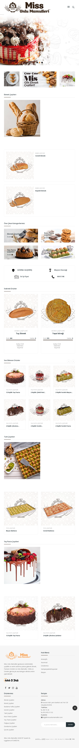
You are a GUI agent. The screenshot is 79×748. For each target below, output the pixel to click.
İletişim (43, 672)
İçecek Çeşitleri (9, 730)
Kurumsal (44, 662)
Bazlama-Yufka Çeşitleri (12, 707)
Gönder (70, 725)
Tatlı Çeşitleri (10, 528)
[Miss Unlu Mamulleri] (27, 7)
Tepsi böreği (58, 333)
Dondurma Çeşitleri (10, 726)
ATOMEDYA (15, 741)
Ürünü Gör (10, 347)
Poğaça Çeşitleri (9, 723)
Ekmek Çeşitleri (40, 153)
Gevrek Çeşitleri (9, 710)
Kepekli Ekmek (40, 191)
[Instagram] (13, 688)
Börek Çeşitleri (58, 331)
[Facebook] (5, 688)
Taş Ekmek (21, 333)
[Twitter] (9, 688)
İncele (9, 237)
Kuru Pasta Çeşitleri (10, 716)
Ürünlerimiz (45, 666)
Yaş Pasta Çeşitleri (12, 390)
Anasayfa (44, 659)
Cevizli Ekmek (40, 156)
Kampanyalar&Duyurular (49, 669)
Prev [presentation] (4, 183)
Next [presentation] (75, 183)
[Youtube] (16, 688)
